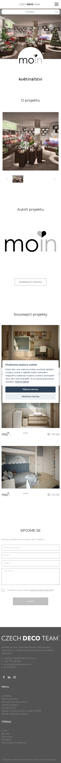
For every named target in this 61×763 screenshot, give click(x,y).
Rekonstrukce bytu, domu (14, 702)
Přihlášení (6, 739)
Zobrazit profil (30, 281)
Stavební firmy (9, 708)
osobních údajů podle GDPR (42, 590)
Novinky (6, 733)
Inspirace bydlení (10, 705)
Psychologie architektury (14, 742)
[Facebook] (4, 678)
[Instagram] (14, 678)
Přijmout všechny (30, 389)
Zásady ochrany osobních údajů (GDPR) (21, 711)
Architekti (6, 696)
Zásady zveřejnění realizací (15, 714)
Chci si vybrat (22, 382)
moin (25, 433)
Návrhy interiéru (10, 699)
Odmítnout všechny (30, 396)
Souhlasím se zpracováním (30, 590)
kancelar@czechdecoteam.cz (18, 664)
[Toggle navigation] (56, 4)
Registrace (7, 736)
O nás (4, 730)
